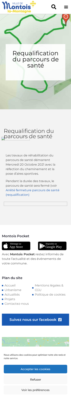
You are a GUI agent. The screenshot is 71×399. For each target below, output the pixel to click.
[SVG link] (16, 246)
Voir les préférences (35, 390)
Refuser (35, 379)
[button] (54, 7)
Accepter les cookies (35, 369)
